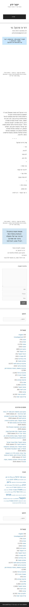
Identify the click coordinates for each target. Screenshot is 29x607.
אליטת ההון (20, 479)
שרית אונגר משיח (21, 397)
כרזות (22, 487)
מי (16, 250)
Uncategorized (18, 337)
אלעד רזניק (13, 479)
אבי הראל (18, 477)
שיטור (7, 501)
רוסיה (24, 501)
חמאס (20, 485)
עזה (9, 492)
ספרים (24, 382)
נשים (24, 377)
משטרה (19, 490)
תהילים (19, 503)
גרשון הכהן (23, 349)
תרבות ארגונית (15, 503)
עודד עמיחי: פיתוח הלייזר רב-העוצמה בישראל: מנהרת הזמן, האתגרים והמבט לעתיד (15, 455)
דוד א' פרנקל (21, 250)
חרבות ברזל (16, 485)
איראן (13, 477)
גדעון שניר (13, 482)
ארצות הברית (19, 482)
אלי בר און (9, 477)
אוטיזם (24, 342)
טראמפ (10, 485)
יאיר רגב (7, 485)
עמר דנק (6, 492)
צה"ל (14, 498)
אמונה (24, 344)
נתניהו (21, 492)
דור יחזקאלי (23, 351)
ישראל (25, 487)
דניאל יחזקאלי (22, 354)
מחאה (10, 487)
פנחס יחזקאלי (22, 387)
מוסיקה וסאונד (22, 361)
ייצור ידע (14, 4)
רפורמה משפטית (13, 501)
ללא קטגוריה (22, 356)
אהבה (24, 339)
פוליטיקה (23, 385)
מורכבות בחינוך (21, 366)
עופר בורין (16, 492)
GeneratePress (7, 604)
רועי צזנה (20, 501)
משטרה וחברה (22, 375)
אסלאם (24, 482)
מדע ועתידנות (22, 359)
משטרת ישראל (13, 490)
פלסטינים (13, 495)
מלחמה (7, 487)
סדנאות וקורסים (21, 380)
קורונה (24, 392)
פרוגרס (16, 498)
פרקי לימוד (23, 389)
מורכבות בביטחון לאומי (19, 363)
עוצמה (11, 492)
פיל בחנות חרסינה (19, 495)
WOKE (24, 477)
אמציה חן (8, 479)
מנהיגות (24, 489)
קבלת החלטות (9, 498)
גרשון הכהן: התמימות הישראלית (17, 427)
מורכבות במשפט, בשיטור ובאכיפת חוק (15, 368)
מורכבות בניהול (21, 373)
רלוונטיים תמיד (16, 248)
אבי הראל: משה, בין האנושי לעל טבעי (14, 257)
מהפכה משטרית (16, 487)
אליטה (25, 479)
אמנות (23, 248)
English (21, 334)
